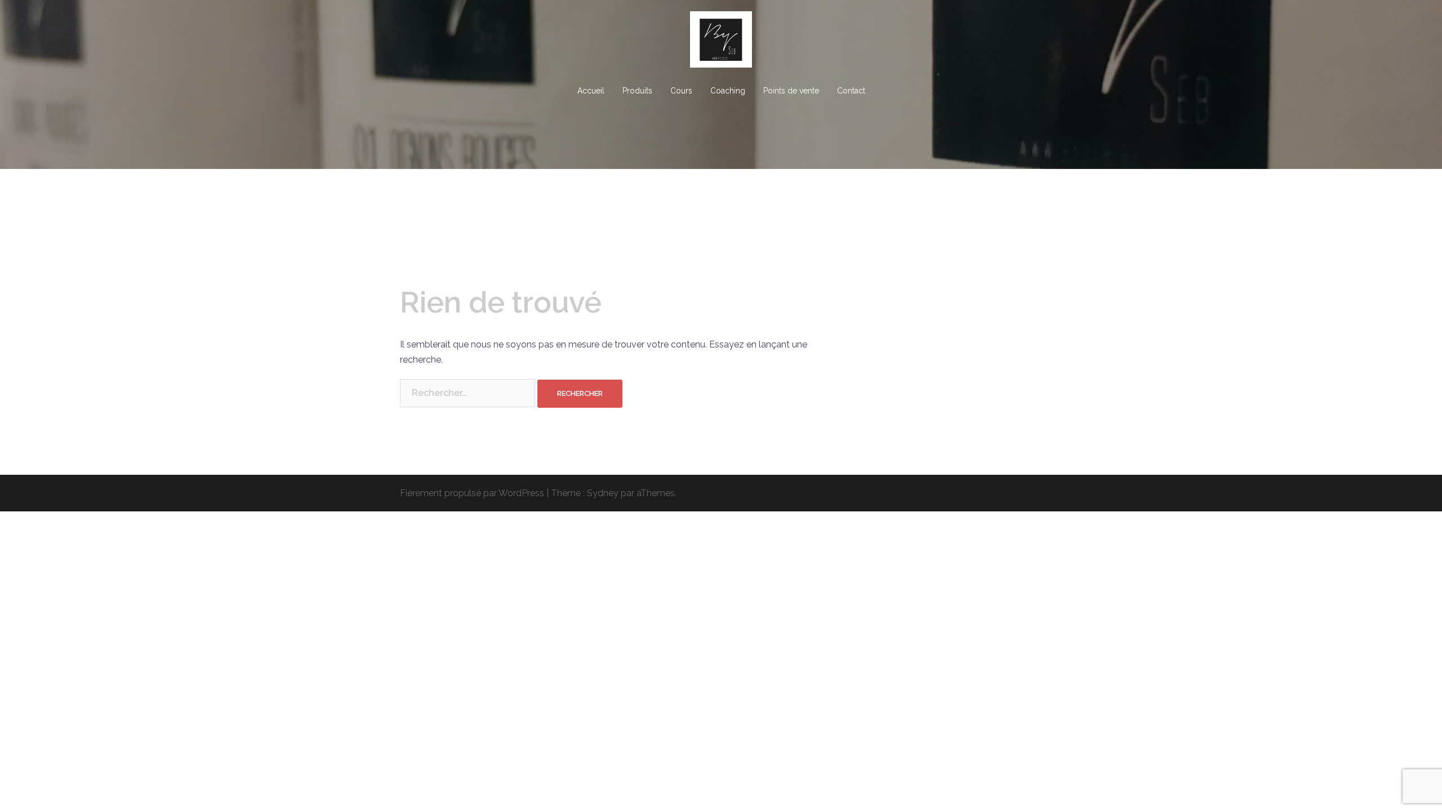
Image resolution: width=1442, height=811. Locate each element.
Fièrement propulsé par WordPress (472, 493)
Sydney (602, 493)
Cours (681, 90)
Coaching (727, 90)
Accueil (590, 90)
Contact (851, 90)
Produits (637, 90)
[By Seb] (721, 43)
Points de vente (791, 90)
